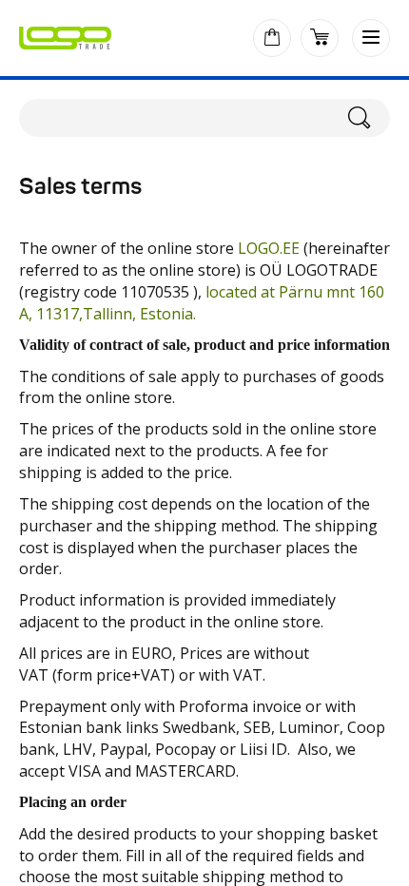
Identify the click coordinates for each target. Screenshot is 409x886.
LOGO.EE (269, 248)
